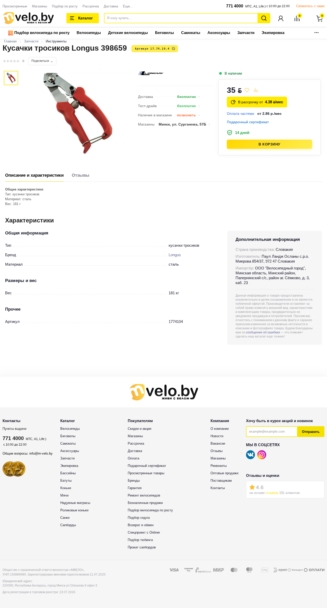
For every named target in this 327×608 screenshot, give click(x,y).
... (316, 31)
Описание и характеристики (34, 175)
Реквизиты (219, 466)
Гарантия (135, 488)
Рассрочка (91, 6)
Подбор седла (139, 518)
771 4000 (234, 6)
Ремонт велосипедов (144, 495)
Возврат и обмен (141, 525)
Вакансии (218, 443)
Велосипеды (89, 32)
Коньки (65, 488)
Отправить (311, 432)
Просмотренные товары (146, 473)
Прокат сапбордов (142, 547)
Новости (217, 436)
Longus (175, 255)
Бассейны (68, 473)
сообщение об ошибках (263, 332)
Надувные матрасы (75, 503)
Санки (64, 518)
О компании (220, 429)
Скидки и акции (139, 429)
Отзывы (80, 175)
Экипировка (273, 32)
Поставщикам (221, 480)
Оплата (133, 458)
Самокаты (190, 32)
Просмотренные (15, 6)
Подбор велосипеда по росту (41, 32)
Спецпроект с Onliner (144, 532)
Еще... (128, 6)
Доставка (111, 6)
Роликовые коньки (74, 510)
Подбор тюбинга (140, 540)
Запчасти (245, 32)
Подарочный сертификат (147, 466)
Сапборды (68, 525)
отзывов (272, 493)
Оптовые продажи (224, 473)
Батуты (66, 480)
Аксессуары (218, 32)
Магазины (39, 6)
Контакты (218, 488)
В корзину (270, 144)
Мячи (64, 495)
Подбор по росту (65, 6)
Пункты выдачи (14, 429)
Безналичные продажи (145, 503)
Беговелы (164, 32)
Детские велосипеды (128, 32)
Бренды (134, 480)
